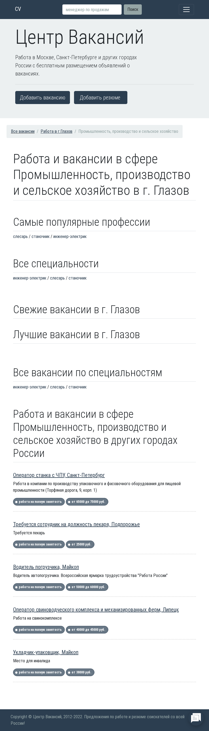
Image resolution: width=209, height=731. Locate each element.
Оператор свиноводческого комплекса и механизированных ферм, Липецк (96, 609)
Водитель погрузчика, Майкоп (46, 567)
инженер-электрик (70, 236)
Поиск (132, 9)
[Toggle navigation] (186, 9)
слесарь (20, 236)
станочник (41, 236)
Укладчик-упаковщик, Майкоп (45, 652)
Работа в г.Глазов (56, 131)
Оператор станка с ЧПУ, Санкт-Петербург (59, 475)
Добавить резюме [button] (100, 97)
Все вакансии (23, 131)
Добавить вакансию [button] (42, 97)
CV (18, 9)
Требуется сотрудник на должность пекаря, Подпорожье (76, 524)
